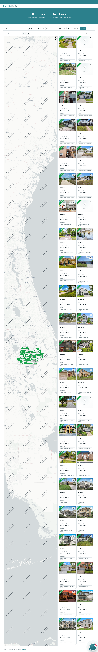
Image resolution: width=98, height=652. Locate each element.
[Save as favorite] (73, 38)
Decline (85, 648)
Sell (77, 6)
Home (69, 6)
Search (83, 28)
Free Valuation (85, 2)
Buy (73, 6)
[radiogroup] (26, 33)
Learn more (24, 649)
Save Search (90, 33)
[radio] (23, 33)
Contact (92, 6)
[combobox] (32, 28)
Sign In (92, 2)
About (86, 6)
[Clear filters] (88, 28)
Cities (81, 6)
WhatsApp (34, 2)
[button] (28, 359)
